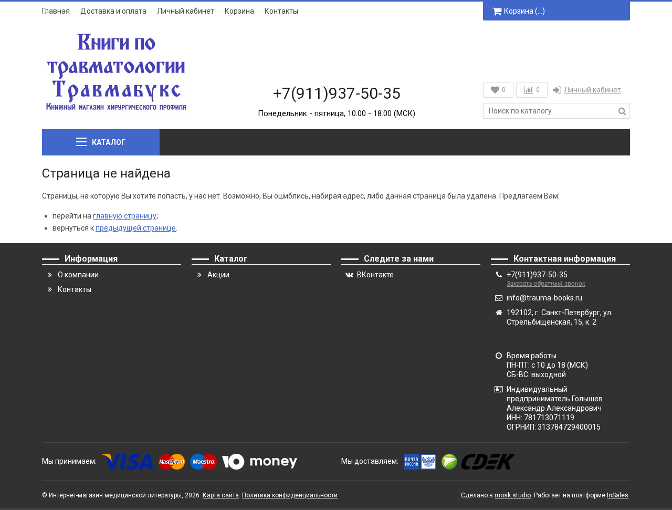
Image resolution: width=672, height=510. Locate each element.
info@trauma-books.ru (544, 298)
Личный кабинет (185, 11)
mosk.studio (513, 495)
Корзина (239, 11)
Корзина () (524, 11)
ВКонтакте (375, 274)
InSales (617, 495)
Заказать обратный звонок (546, 283)
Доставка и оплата (113, 11)
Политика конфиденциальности (290, 495)
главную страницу (124, 216)
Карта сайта (221, 495)
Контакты (281, 11)
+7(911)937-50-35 (337, 93)
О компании (78, 274)
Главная (56, 11)
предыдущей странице (136, 228)
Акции (218, 274)
